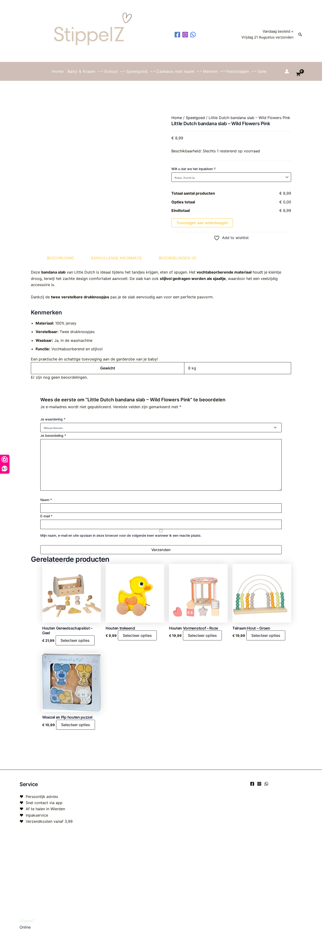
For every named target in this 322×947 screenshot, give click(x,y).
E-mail (46, 516)
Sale (262, 71)
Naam (46, 500)
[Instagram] (259, 784)
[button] (300, 35)
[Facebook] (252, 784)
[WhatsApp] (266, 784)
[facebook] (178, 34)
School (111, 71)
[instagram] (186, 34)
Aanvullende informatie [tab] (116, 258)
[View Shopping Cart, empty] (298, 71)
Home (58, 71)
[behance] (194, 34)
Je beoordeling (53, 435)
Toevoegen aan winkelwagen (202, 222)
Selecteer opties (75, 640)
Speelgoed (137, 71)
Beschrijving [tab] (60, 258)
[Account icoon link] (287, 71)
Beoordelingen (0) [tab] (178, 258)
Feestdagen (237, 71)
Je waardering (52, 419)
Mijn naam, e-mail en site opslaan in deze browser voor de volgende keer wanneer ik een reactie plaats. (121, 535)
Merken (210, 71)
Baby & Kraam (81, 71)
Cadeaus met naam (175, 71)
